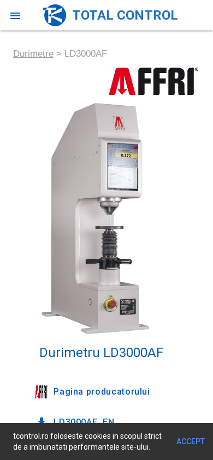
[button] (15, 15)
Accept (190, 441)
